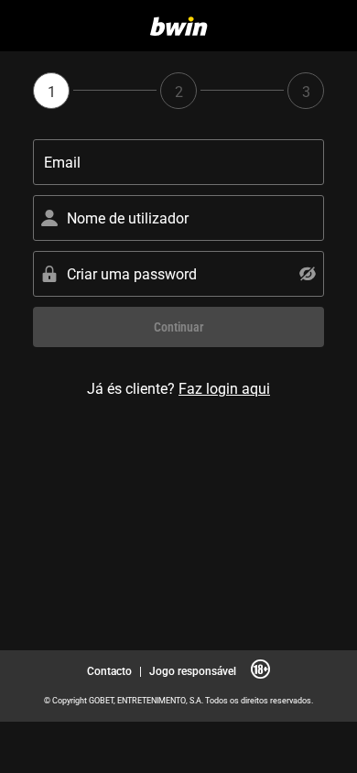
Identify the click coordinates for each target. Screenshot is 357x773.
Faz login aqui (224, 388)
